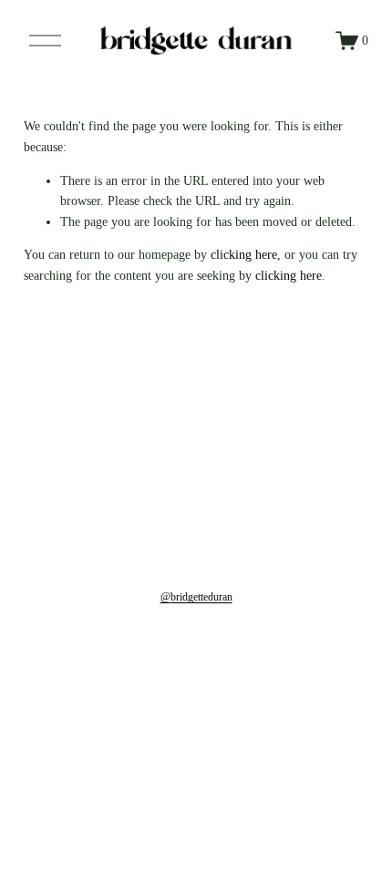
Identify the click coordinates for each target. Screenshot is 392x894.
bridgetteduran (201, 597)
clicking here (244, 254)
